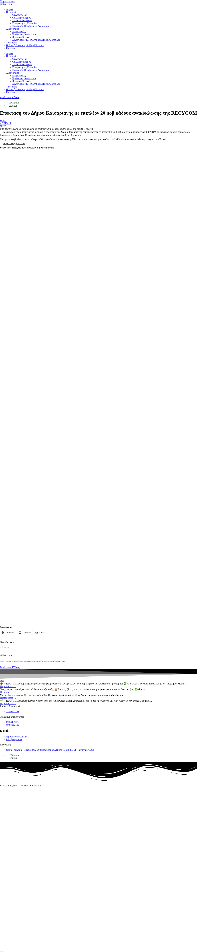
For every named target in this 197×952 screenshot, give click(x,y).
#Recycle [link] (16, 147)
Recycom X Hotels (21, 37)
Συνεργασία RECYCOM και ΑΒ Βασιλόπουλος (36, 40)
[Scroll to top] (1, 951)
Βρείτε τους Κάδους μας (24, 34)
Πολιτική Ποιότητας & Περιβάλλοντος (25, 45)
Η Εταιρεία (11, 12)
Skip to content (7, 1)
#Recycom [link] (5, 147)
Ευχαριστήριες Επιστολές (24, 23)
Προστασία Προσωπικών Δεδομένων (30, 26)
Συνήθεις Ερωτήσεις (22, 20)
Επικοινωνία (12, 48)
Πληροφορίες (19, 31)
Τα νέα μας (11, 42)
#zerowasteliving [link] (31, 147)
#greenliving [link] (47, 147)
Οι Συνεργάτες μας (21, 17)
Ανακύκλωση (12, 28)
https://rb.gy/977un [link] (14, 143)
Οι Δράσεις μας (19, 15)
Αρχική (9, 9)
